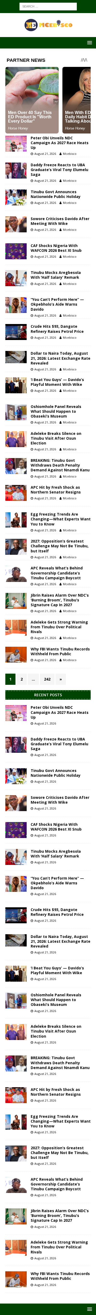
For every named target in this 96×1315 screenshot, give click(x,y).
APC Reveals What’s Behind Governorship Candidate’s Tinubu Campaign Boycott (57, 572)
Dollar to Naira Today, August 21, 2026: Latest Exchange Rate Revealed (60, 358)
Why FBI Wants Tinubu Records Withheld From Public (60, 651)
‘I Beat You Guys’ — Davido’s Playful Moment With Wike (57, 382)
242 (47, 679)
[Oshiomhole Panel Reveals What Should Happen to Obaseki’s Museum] (16, 412)
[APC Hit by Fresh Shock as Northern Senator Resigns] (16, 493)
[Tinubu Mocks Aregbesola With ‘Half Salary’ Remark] (16, 278)
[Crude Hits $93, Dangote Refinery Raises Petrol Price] (16, 332)
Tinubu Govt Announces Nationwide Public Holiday (56, 194)
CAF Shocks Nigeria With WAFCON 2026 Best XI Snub (56, 248)
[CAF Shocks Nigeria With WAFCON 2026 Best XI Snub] (16, 251)
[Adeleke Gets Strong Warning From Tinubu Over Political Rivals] (16, 628)
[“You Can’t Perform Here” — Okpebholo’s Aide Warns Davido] (16, 305)
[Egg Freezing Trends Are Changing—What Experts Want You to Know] (16, 520)
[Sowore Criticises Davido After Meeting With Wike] (16, 224)
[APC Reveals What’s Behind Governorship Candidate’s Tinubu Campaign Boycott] (16, 574)
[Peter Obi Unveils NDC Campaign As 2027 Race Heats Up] (16, 144)
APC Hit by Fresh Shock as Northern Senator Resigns (56, 490)
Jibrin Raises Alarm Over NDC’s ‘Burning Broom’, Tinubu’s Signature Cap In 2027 (60, 600)
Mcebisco (70, 154)
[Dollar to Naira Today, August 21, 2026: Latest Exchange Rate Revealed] (16, 357)
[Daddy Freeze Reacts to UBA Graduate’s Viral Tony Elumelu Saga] (16, 171)
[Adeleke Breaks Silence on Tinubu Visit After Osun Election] (16, 439)
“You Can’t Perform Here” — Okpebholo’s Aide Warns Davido (57, 304)
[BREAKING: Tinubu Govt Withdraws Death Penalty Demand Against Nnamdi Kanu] (16, 466)
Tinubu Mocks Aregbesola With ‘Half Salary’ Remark (56, 275)
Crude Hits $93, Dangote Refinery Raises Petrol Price (57, 329)
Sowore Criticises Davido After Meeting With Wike (60, 221)
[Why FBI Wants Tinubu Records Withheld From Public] (16, 655)
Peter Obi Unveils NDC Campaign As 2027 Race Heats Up (60, 142)
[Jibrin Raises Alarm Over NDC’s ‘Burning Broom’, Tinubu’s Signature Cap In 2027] (16, 601)
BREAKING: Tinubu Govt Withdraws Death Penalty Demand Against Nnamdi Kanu (60, 465)
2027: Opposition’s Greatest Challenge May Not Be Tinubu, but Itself (60, 546)
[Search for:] (48, 6)
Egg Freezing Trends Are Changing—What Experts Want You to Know (61, 519)
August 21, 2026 (45, 154)
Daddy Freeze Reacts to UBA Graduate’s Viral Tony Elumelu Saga (59, 169)
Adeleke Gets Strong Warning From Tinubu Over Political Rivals (59, 627)
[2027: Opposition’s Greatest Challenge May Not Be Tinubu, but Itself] (16, 547)
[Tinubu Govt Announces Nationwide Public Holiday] (16, 197)
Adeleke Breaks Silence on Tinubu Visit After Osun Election (56, 438)
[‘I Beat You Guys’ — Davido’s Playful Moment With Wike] (16, 385)
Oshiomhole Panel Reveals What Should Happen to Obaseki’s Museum (56, 411)
